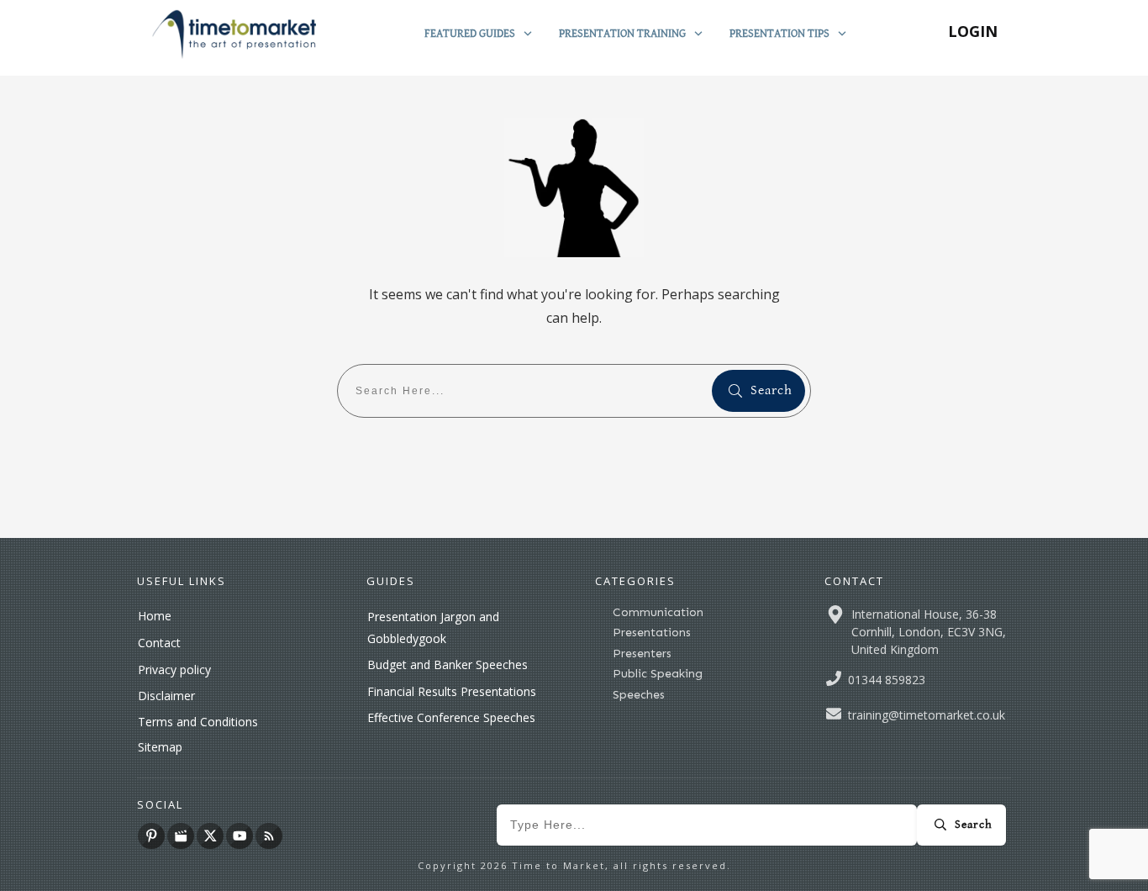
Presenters (642, 653)
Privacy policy (174, 669)
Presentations (652, 632)
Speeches (639, 695)
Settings (843, 863)
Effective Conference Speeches (451, 717)
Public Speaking (658, 674)
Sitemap (160, 747)
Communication (658, 612)
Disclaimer (166, 696)
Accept (750, 863)
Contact (159, 643)
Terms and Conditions (198, 722)
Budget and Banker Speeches (447, 664)
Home (154, 616)
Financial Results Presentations (451, 691)
